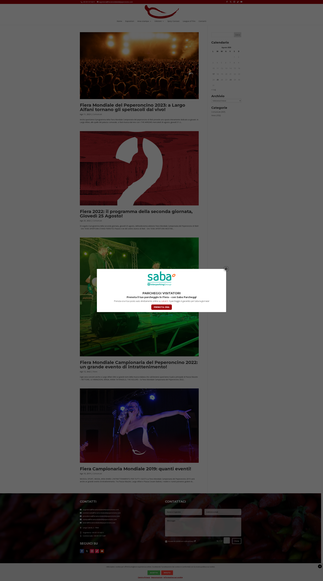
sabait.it (164, 301)
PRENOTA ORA (161, 307)
